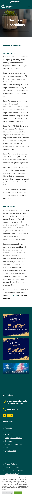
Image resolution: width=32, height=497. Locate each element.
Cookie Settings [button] (7, 493)
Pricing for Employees (13, 438)
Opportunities (10, 451)
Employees (9, 435)
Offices (7, 448)
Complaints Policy (12, 474)
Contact (8, 431)
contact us (13, 295)
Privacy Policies (11, 464)
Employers (9, 441)
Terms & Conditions (12, 467)
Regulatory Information (14, 471)
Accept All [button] (18, 493)
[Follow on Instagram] (11, 415)
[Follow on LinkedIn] (8, 415)
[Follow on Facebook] (4, 415)
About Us (8, 428)
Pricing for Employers (13, 444)
